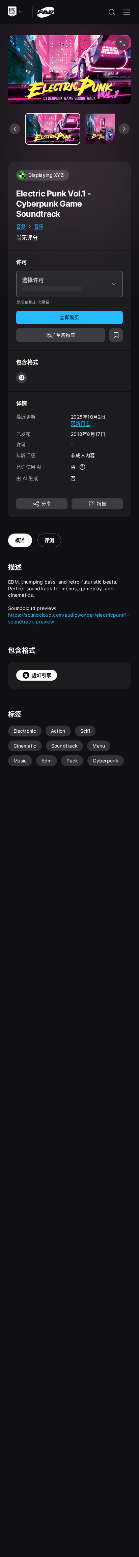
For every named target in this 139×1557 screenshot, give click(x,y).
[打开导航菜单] (126, 12)
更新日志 (80, 423)
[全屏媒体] (122, 43)
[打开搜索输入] (112, 12)
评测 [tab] (49, 540)
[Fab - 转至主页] (45, 12)
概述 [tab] (20, 540)
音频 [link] (21, 226)
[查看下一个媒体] (124, 128)
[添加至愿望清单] (116, 335)
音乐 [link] (39, 226)
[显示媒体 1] (112, 129)
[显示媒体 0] (53, 129)
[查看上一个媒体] (14, 128)
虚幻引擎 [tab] (41, 675)
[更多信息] (82, 467)
